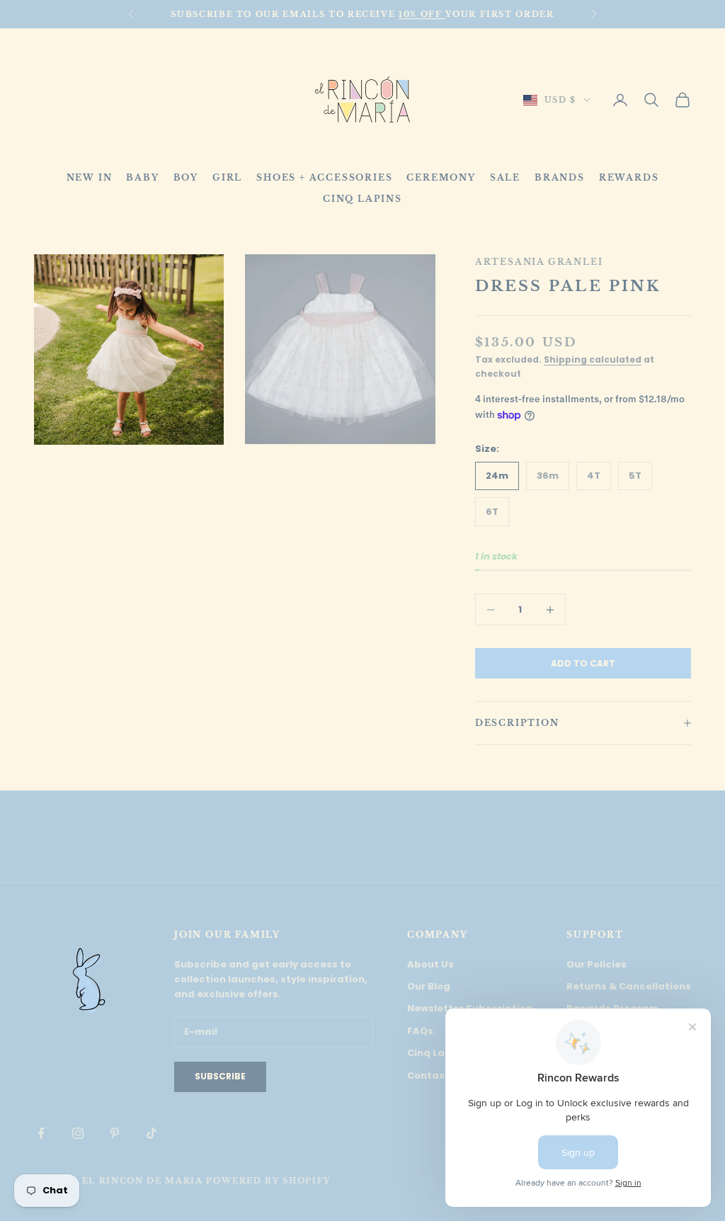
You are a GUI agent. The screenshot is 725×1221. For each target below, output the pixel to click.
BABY (142, 177)
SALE (505, 177)
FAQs (420, 1031)
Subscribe (220, 1076)
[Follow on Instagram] (78, 1133)
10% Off (422, 14)
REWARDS (629, 177)
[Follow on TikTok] (151, 1133)
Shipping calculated (592, 359)
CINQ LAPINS (362, 198)
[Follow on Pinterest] (115, 1133)
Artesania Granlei (539, 261)
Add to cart (583, 663)
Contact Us (436, 1075)
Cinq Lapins (437, 1053)
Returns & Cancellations (628, 986)
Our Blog (428, 986)
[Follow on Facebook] (41, 1133)
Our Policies (596, 964)
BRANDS (560, 177)
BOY (185, 177)
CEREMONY (440, 177)
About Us (430, 964)
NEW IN (90, 177)
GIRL (227, 177)
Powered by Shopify (268, 1181)
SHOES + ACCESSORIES (324, 177)
